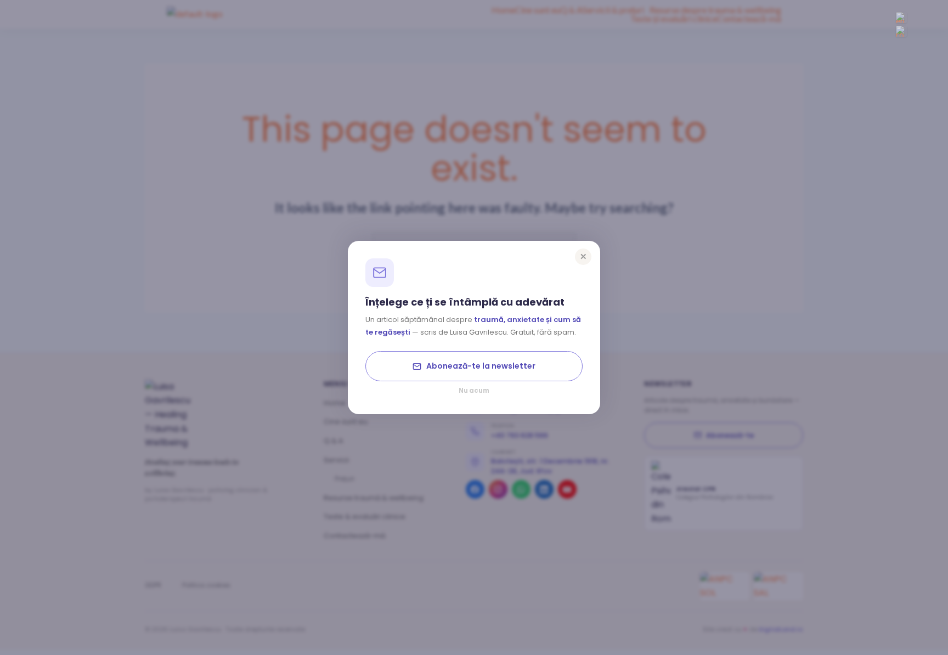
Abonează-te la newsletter (480, 365)
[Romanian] (901, 31)
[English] (901, 17)
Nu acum (474, 391)
